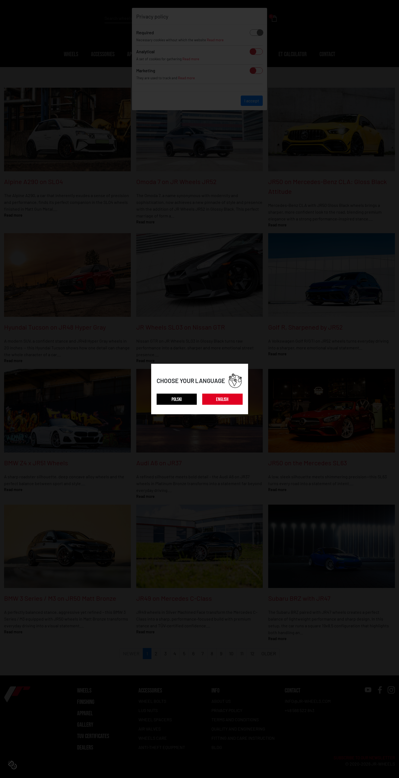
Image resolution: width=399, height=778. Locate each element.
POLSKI (177, 399)
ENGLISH (222, 399)
